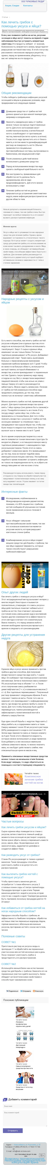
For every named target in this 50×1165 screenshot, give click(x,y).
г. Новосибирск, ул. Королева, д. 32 (26, 1145)
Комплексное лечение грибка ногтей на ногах (34, 779)
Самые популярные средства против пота (24, 1067)
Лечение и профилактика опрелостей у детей (23, 1024)
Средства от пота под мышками (24, 1088)
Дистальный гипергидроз (20, 1046)
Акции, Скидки (12, 6)
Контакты (28, 6)
